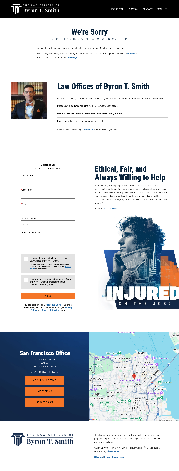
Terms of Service (50, 310)
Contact (148, 9)
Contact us (88, 129)
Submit (48, 296)
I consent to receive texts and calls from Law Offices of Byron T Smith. (50, 263)
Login (122, 457)
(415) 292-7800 (53, 305)
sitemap (131, 53)
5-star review (110, 208)
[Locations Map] (134, 376)
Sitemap (98, 457)
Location (133, 9)
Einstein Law (113, 451)
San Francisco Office (45, 353)
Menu (160, 9)
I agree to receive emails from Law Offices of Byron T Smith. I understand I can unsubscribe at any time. (50, 282)
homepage (72, 57)
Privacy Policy (111, 457)
